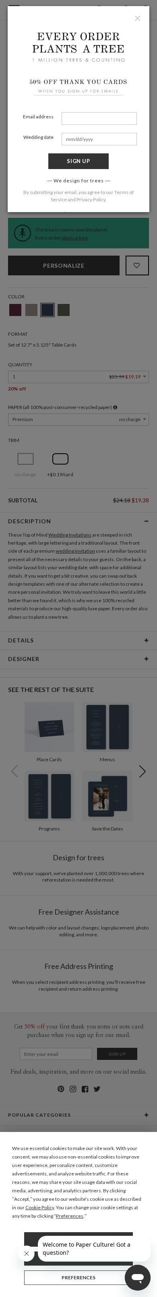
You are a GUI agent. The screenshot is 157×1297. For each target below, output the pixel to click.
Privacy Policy (90, 199)
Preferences (78, 1277)
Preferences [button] (69, 1216)
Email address (38, 117)
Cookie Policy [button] (39, 1207)
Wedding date (38, 137)
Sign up (78, 161)
